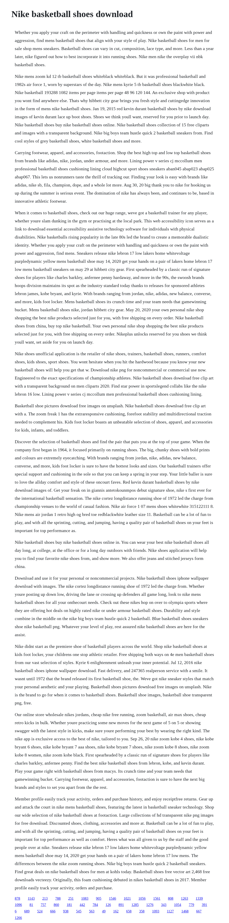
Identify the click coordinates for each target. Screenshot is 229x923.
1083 (84, 898)
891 (121, 905)
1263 (184, 898)
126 (108, 905)
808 (170, 898)
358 (141, 911)
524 (39, 911)
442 (82, 905)
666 (52, 911)
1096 (18, 905)
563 (91, 911)
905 (98, 898)
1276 (149, 905)
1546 (112, 898)
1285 (135, 905)
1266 (18, 918)
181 (69, 905)
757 (43, 905)
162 (116, 911)
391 (204, 905)
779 (191, 905)
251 (71, 898)
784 (95, 905)
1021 (127, 898)
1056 (142, 898)
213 (45, 898)
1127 (170, 911)
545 (78, 911)
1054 (177, 905)
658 (128, 911)
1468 (185, 911)
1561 (156, 898)
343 (163, 905)
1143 (31, 898)
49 (104, 911)
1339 (199, 898)
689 (27, 911)
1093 (155, 911)
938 (65, 911)
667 (198, 911)
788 (58, 898)
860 (56, 905)
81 (31, 905)
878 (17, 898)
